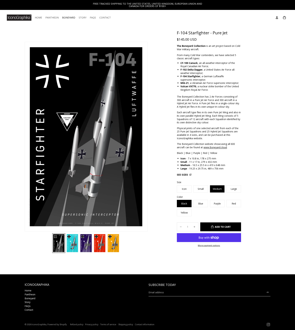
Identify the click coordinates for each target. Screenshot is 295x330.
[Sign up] (267, 292)
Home (28, 290)
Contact (29, 309)
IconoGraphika (39, 324)
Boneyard (30, 298)
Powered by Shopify (57, 324)
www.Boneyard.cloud (215, 147)
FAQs (28, 306)
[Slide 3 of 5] (86, 243)
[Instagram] (268, 324)
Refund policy (76, 324)
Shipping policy (125, 324)
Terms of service (108, 324)
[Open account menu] (277, 17)
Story (27, 302)
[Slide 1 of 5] (59, 243)
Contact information (144, 324)
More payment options (209, 245)
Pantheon (30, 294)
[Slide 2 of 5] (72, 243)
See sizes (183, 174)
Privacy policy (91, 324)
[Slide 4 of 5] (100, 243)
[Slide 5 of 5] (113, 243)
